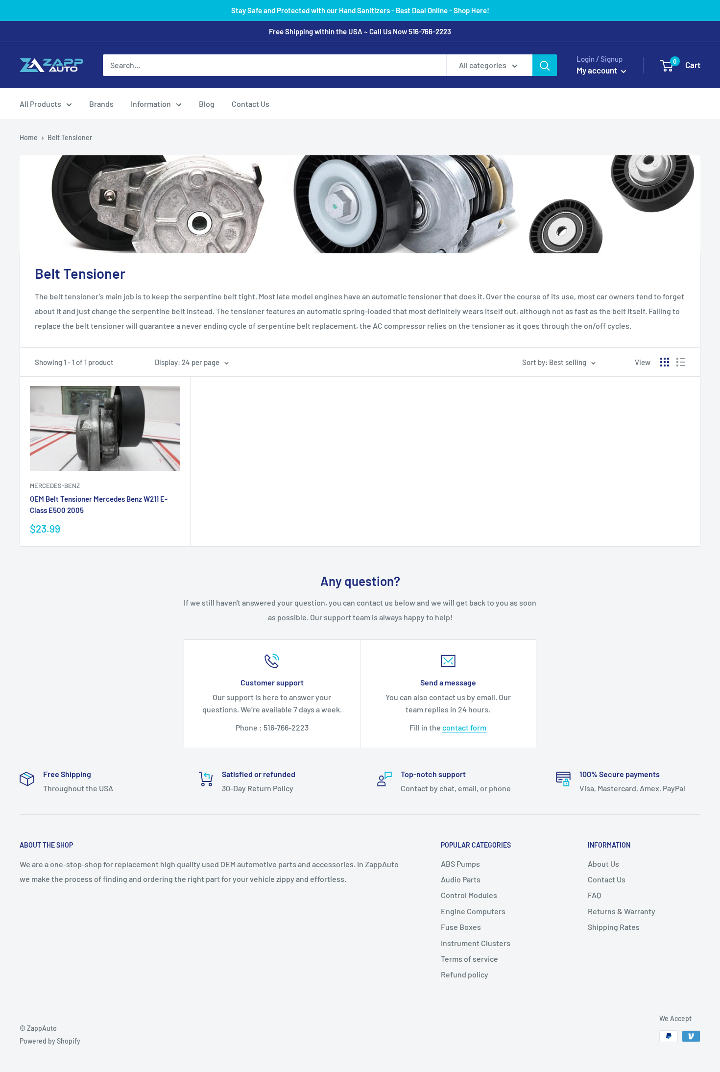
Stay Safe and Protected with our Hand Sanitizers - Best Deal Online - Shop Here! (360, 10)
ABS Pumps (460, 863)
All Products (40, 103)
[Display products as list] (680, 362)
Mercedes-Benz (55, 485)
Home (29, 137)
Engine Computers (473, 911)
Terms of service (469, 958)
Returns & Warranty (621, 911)
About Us (603, 863)
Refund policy (464, 974)
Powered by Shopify (50, 1041)
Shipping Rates (614, 926)
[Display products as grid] (664, 362)
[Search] (544, 65)
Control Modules (469, 895)
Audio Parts (460, 879)
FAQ (594, 895)
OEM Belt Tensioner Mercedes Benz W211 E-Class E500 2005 (99, 504)
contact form (464, 727)
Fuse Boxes (461, 926)
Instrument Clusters (475, 943)
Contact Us (250, 103)
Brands (101, 103)
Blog (207, 103)
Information (151, 103)
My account (597, 70)
